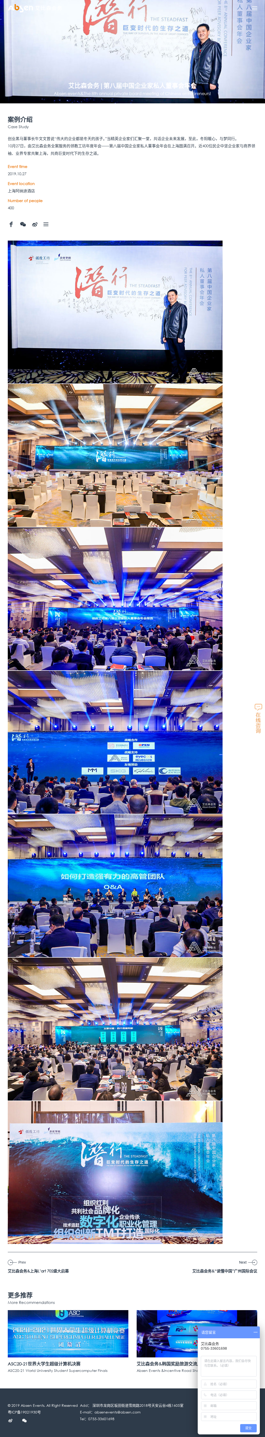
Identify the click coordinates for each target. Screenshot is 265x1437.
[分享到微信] (23, 224)
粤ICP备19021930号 (24, 1412)
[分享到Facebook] (11, 224)
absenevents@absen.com (117, 1412)
